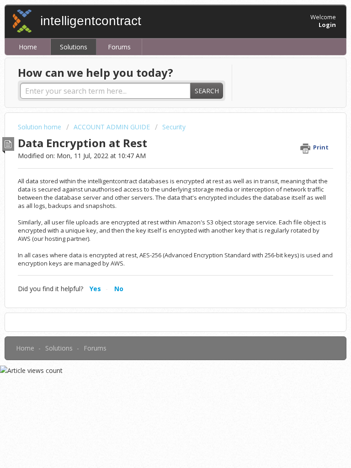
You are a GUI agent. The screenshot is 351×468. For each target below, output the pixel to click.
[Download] (158, 227)
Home (28, 47)
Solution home (40, 126)
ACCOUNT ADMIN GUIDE (112, 126)
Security (174, 126)
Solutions (73, 47)
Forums (119, 47)
